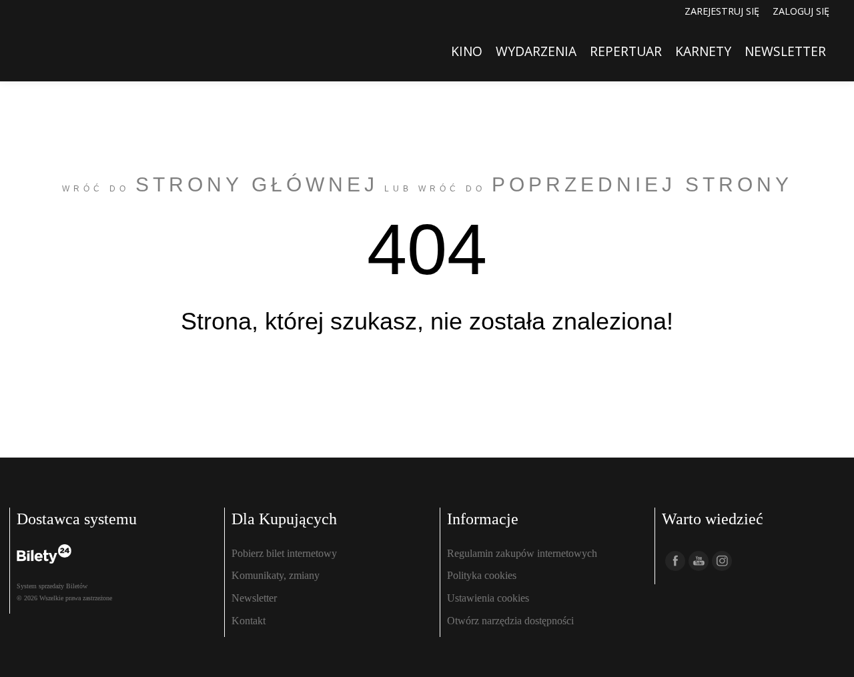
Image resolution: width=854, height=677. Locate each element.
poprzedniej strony (642, 184)
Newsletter (254, 598)
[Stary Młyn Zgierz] (57, 51)
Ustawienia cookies (488, 598)
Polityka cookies (481, 575)
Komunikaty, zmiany (276, 575)
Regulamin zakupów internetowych (522, 553)
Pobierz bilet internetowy (284, 553)
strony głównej (256, 184)
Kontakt (249, 620)
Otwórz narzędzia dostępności (510, 620)
